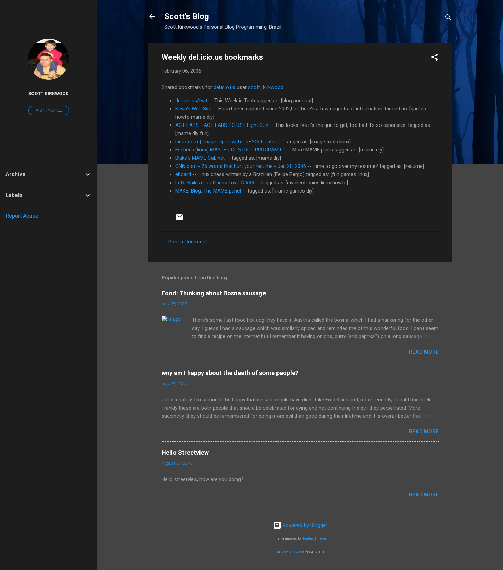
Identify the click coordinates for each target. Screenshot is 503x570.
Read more (424, 352)
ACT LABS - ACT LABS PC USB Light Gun (221, 125)
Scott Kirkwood (292, 552)
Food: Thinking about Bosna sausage (214, 293)
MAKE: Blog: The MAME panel (208, 191)
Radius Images (315, 538)
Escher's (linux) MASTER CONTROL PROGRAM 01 (230, 150)
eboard (183, 174)
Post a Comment (187, 242)
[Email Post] (179, 219)
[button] (434, 58)
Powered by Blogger (304, 525)
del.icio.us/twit (191, 100)
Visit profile (49, 110)
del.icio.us (224, 87)
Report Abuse (21, 216)
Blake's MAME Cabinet (200, 158)
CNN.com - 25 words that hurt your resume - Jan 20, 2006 (240, 166)
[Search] (448, 18)
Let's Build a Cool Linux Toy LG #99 (214, 183)
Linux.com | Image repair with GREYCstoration (227, 141)
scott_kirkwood (265, 87)
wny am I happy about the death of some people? (230, 372)
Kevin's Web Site (193, 109)
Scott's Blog (186, 16)
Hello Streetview (185, 452)
